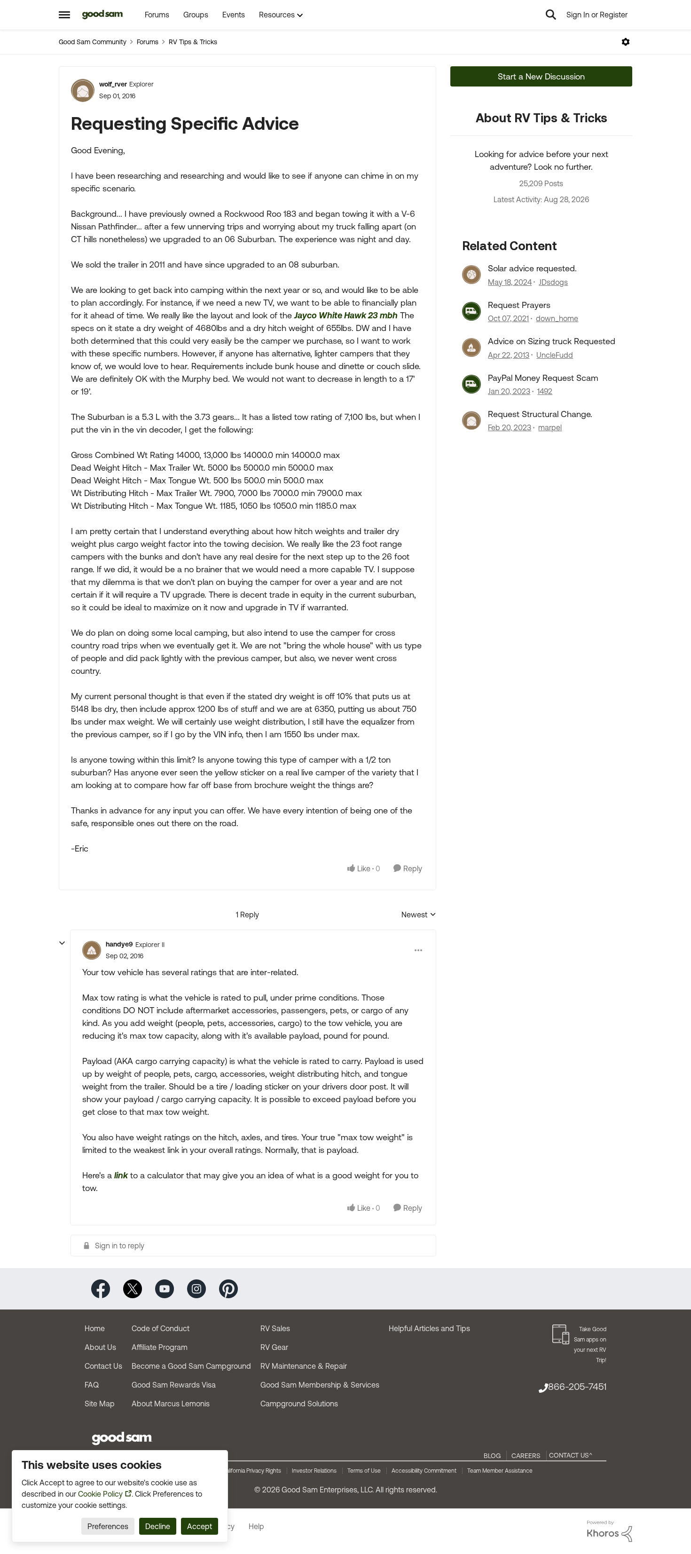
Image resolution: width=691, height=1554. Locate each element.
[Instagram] (196, 1288)
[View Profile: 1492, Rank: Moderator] (471, 384)
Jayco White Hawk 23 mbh (346, 315)
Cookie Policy (100, 1494)
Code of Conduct (160, 1328)
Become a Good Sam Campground (191, 1366)
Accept (199, 1526)
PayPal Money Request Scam (543, 378)
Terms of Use (364, 1470)
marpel (550, 427)
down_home (557, 318)
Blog (492, 1455)
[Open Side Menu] (64, 15)
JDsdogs (553, 282)
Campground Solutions (299, 1403)
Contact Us (103, 1366)
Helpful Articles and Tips (429, 1328)
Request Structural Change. (540, 414)
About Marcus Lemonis (171, 1403)
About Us (100, 1347)
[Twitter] (132, 1288)
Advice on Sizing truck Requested (551, 341)
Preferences (107, 1526)
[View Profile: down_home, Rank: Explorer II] (471, 311)
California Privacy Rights (251, 1470)
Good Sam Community (92, 42)
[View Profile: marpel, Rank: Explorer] (471, 420)
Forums (147, 42)
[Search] (551, 14)
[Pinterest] (228, 1288)
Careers (526, 1455)
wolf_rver (113, 84)
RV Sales (275, 1328)
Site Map (100, 1403)
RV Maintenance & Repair (303, 1366)
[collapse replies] (62, 943)
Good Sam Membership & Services (319, 1384)
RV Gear (274, 1347)
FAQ (92, 1384)
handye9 (119, 944)
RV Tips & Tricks (193, 42)
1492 (544, 391)
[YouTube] (164, 1288)
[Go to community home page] (102, 15)
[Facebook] (100, 1288)
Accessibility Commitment (424, 1470)
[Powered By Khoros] (609, 1531)
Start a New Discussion (541, 76)
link (121, 1175)
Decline (157, 1526)
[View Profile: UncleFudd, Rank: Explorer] (471, 347)
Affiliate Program (160, 1347)
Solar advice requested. (532, 268)
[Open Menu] (625, 41)
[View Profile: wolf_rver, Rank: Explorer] (82, 90)
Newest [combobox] (418, 915)
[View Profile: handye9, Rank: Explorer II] (91, 950)
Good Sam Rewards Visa (174, 1384)
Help (256, 1526)
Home (95, 1328)
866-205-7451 (577, 1386)
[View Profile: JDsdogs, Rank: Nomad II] (471, 274)
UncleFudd (554, 355)
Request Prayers (519, 305)
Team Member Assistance (500, 1470)
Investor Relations (314, 1470)
